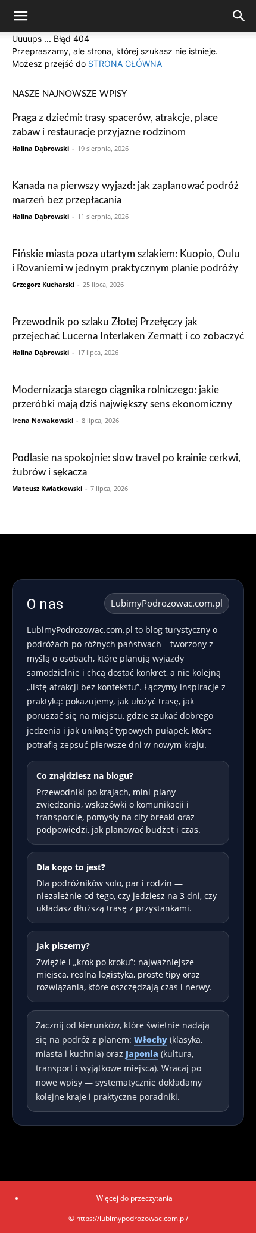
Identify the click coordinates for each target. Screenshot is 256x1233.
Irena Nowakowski (42, 420)
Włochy (150, 1039)
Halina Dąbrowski (40, 148)
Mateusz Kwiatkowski (47, 488)
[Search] (239, 16)
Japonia (142, 1053)
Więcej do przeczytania (134, 1198)
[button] (20, 16)
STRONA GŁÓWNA (125, 63)
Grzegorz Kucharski (43, 284)
